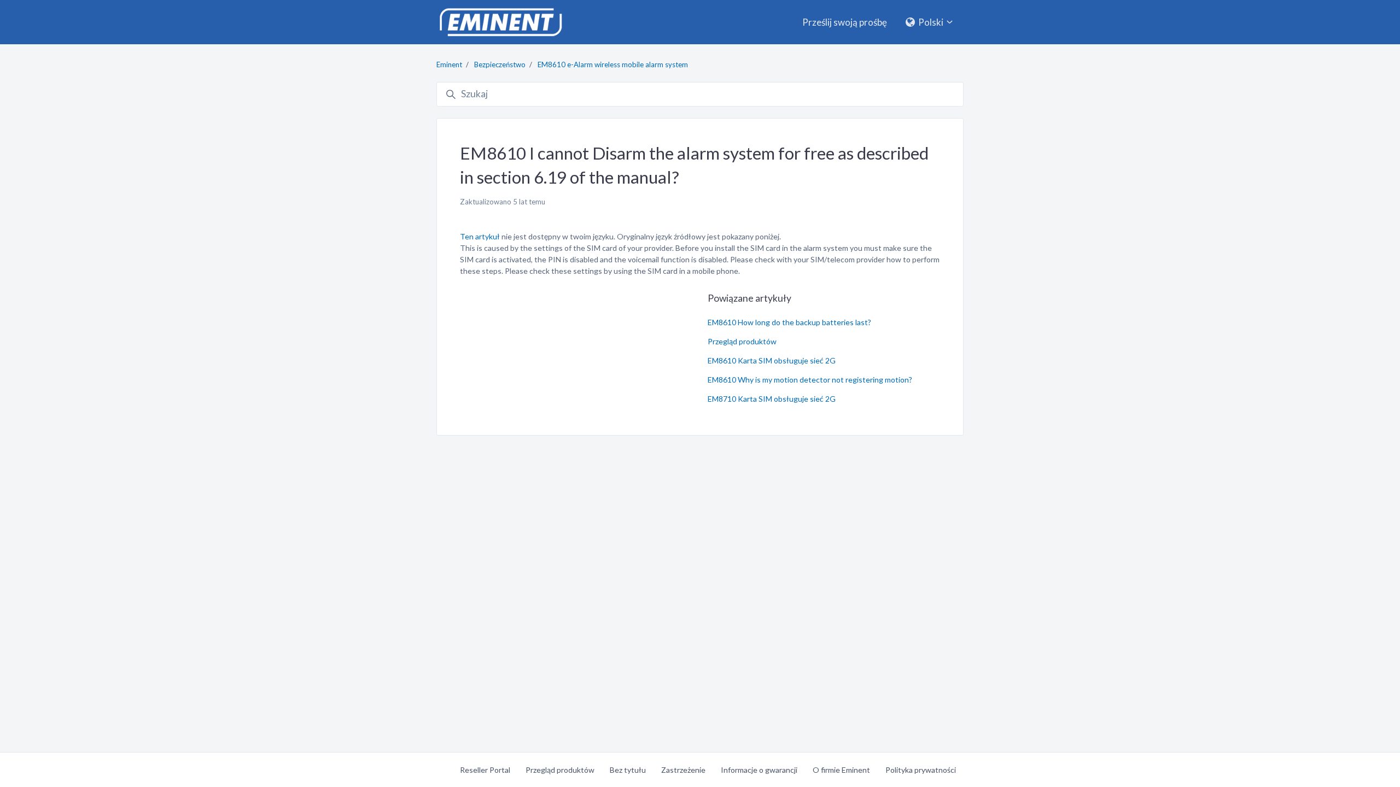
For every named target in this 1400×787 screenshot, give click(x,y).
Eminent (449, 64)
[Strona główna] (500, 22)
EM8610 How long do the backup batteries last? (789, 322)
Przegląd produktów (742, 341)
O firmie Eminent (841, 769)
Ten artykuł (480, 236)
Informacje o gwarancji (759, 769)
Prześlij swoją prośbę (844, 22)
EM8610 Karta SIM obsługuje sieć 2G (772, 360)
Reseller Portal (485, 769)
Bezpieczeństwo (500, 64)
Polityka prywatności (920, 769)
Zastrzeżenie (683, 769)
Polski (931, 22)
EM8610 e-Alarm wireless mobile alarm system (613, 64)
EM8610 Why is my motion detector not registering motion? (810, 379)
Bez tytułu (628, 769)
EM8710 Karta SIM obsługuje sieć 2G (772, 398)
